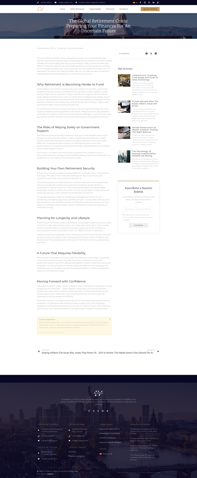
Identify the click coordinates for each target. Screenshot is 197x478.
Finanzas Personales (74, 48)
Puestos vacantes (77, 456)
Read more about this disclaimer (51, 332)
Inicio (62, 9)
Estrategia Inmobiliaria (110, 433)
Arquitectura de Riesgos (110, 442)
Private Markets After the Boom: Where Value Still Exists (145, 103)
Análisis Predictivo (108, 438)
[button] (146, 53)
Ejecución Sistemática (110, 429)
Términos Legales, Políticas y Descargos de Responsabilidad (139, 472)
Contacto (123, 9)
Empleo (72, 452)
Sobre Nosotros (77, 9)
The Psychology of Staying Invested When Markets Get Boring (144, 153)
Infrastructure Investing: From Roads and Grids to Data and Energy (145, 77)
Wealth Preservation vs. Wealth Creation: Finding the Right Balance (145, 129)
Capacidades (95, 9)
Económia (61, 48)
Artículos (110, 9)
